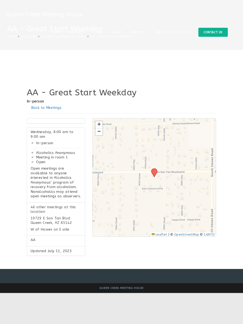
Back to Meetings (45, 108)
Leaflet (161, 234)
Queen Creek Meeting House (44, 14)
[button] (152, 169)
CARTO (209, 234)
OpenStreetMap (186, 234)
